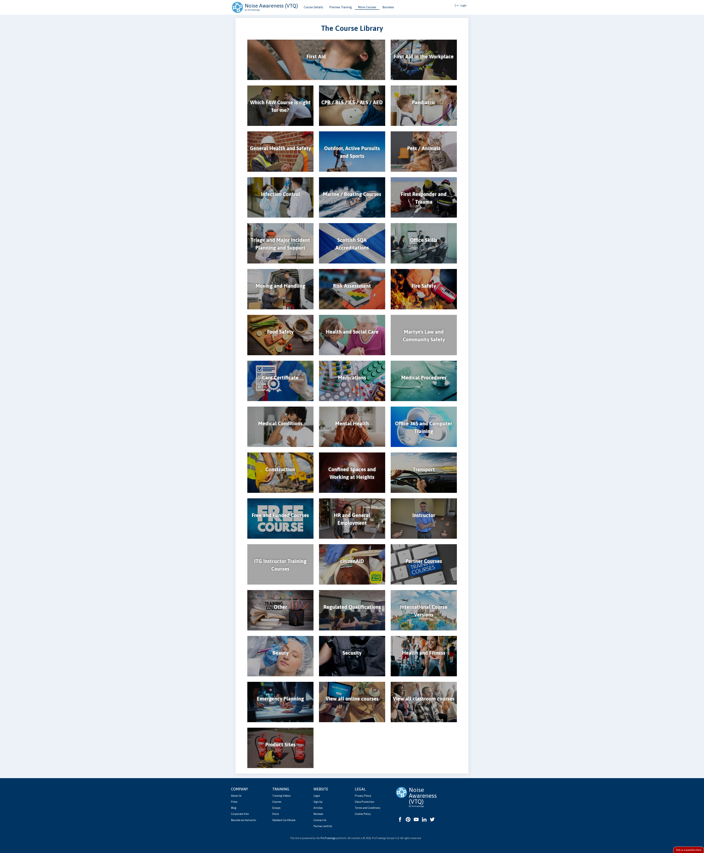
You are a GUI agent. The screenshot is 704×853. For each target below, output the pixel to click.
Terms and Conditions (367, 807)
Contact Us (320, 820)
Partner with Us (323, 826)
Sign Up (318, 801)
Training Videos (281, 795)
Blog (233, 807)
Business (388, 7)
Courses (276, 801)
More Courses (367, 7)
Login (317, 795)
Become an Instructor (243, 820)
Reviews (318, 813)
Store (275, 813)
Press (234, 801)
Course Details (313, 7)
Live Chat (688, 850)
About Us (236, 795)
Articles (318, 807)
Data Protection (364, 801)
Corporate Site (240, 813)
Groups (276, 807)
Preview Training (340, 7)
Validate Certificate (284, 820)
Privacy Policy (363, 795)
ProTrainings (328, 838)
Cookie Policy (363, 813)
